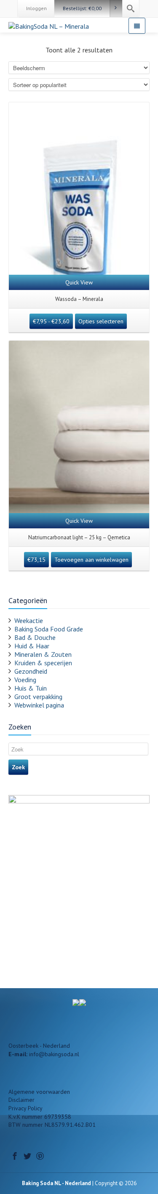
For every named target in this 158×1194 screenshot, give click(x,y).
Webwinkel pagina (39, 705)
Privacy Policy (25, 1108)
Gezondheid (30, 671)
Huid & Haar (31, 646)
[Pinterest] (40, 1156)
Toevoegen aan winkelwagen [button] (91, 559)
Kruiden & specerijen (43, 662)
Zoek (18, 767)
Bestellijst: (82, 8)
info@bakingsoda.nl (54, 1054)
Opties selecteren (100, 321)
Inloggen (36, 8)
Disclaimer (21, 1100)
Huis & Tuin (30, 688)
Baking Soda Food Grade (48, 629)
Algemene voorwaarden (39, 1092)
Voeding (25, 679)
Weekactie (28, 620)
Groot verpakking (38, 696)
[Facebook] (14, 1156)
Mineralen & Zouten (43, 654)
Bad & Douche (35, 637)
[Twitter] (27, 1156)
